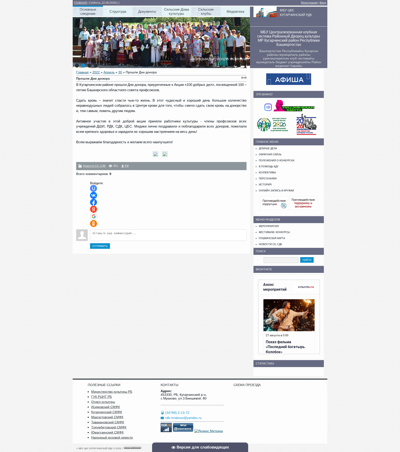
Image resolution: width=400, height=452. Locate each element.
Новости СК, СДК (94, 166)
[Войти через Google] (93, 216)
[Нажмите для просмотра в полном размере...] (157, 157)
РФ (127, 166)
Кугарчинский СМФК (106, 412)
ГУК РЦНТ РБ (101, 397)
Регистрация (309, 2)
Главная (82, 72)
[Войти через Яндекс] (93, 209)
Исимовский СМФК (105, 407)
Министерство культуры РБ (111, 391)
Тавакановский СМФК (107, 422)
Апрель (109, 72)
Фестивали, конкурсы (274, 232)
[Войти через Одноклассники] (93, 223)
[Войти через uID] (93, 188)
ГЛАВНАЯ (80, 2)
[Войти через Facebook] (93, 202)
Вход (323, 2)
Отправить (100, 246)
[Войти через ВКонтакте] (93, 195)
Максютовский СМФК (107, 417)
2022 (96, 72)
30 (120, 72)
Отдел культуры (103, 402)
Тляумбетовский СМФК (108, 427)
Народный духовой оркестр (112, 437)
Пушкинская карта (272, 238)
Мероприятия (269, 226)
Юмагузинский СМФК (107, 432)
